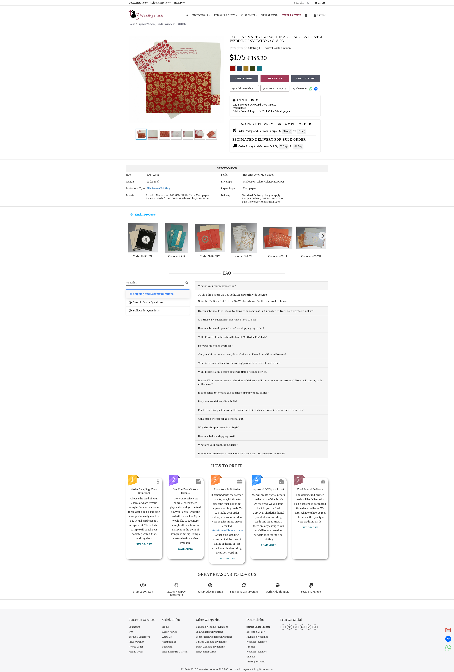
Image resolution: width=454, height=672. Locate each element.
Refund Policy (136, 651)
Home (165, 627)
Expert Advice (169, 631)
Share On (301, 88)
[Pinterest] (296, 627)
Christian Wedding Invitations (212, 627)
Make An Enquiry (275, 88)
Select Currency (159, 2)
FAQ (131, 631)
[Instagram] (309, 627)
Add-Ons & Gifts (225, 15)
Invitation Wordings (257, 636)
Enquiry (178, 2)
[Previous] (132, 236)
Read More (144, 544)
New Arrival (269, 15)
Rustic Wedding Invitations (210, 646)
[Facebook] (283, 627)
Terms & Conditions (139, 636)
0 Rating (253, 48)
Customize (248, 15)
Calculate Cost (306, 78)
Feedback (167, 646)
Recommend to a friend (174, 651)
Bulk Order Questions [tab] (146, 310)
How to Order (136, 646)
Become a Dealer (256, 631)
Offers (321, 2)
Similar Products (145, 214)
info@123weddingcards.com (227, 530)
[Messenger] (316, 88)
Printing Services (256, 661)
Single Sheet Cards (206, 651)
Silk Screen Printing (158, 188)
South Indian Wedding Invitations (214, 636)
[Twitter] (289, 627)
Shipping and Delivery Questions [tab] (152, 293)
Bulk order (275, 78)
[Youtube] (315, 627)
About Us (167, 636)
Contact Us (134, 627)
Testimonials (169, 641)
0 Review (266, 48)
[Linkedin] (302, 627)
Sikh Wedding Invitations (209, 631)
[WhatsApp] (311, 88)
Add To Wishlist (245, 88)
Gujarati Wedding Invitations (211, 641)
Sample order (244, 78)
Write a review (282, 48)
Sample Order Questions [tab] (147, 302)
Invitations (200, 15)
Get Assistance (137, 2)
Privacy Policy (136, 641)
